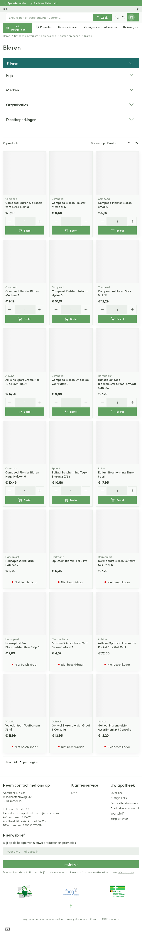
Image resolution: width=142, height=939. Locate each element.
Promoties (9, 36)
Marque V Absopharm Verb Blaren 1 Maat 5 (70, 645)
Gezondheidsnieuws (124, 803)
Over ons (117, 792)
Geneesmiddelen (23, 115)
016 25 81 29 (23, 809)
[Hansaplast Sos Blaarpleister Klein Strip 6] (24, 613)
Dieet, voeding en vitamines (23, 57)
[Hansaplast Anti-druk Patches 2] (24, 531)
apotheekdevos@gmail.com (40, 813)
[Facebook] (71, 906)
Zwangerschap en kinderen (23, 69)
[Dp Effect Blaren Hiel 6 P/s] (71, 531)
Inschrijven (71, 864)
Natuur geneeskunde (23, 88)
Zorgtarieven (119, 818)
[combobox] (50, 17)
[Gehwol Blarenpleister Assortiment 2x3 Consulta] (117, 695)
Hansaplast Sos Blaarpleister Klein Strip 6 (22, 645)
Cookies (94, 919)
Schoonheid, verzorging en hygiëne (23, 46)
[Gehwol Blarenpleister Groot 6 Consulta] (71, 695)
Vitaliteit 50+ (23, 79)
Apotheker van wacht (125, 808)
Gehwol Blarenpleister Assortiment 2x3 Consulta (114, 727)
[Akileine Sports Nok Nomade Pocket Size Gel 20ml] (117, 613)
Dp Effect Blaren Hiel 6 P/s (69, 561)
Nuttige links (119, 798)
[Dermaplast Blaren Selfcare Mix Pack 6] (117, 531)
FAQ (74, 792)
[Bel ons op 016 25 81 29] (117, 17)
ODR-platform (110, 919)
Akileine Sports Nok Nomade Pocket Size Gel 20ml (117, 645)
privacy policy (125, 872)
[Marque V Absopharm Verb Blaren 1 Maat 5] (71, 613)
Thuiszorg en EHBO (23, 97)
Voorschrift (118, 813)
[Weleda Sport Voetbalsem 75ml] (24, 695)
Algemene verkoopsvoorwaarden (43, 919)
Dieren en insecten (23, 106)
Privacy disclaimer (76, 919)
